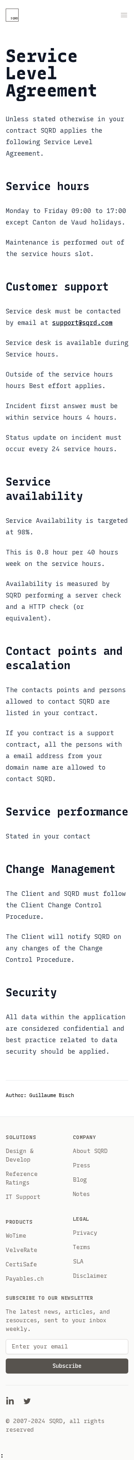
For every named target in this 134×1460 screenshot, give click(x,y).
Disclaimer (90, 1275)
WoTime (16, 1235)
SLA (78, 1261)
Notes (81, 1194)
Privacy (85, 1232)
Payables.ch (25, 1278)
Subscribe (67, 1365)
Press (81, 1165)
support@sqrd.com (82, 323)
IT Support (23, 1197)
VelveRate (21, 1250)
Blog (80, 1179)
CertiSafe (21, 1264)
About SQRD (90, 1151)
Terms (81, 1247)
